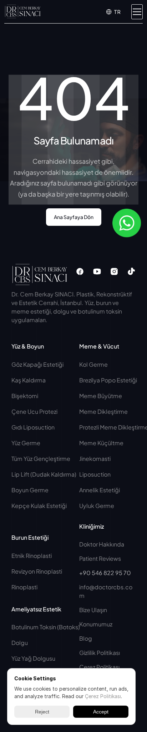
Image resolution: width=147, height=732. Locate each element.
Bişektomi (24, 396)
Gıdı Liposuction (33, 427)
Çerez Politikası (99, 667)
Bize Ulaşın (93, 610)
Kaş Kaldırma (28, 380)
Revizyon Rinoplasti (36, 571)
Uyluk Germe (97, 505)
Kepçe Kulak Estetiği (39, 505)
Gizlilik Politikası (99, 652)
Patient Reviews (100, 558)
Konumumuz (95, 624)
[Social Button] (80, 271)
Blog (85, 638)
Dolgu (19, 642)
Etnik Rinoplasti (31, 555)
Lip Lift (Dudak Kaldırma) (43, 474)
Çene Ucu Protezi (34, 411)
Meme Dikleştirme (103, 411)
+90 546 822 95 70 (105, 572)
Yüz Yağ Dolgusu (33, 658)
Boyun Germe (30, 490)
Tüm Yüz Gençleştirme (40, 458)
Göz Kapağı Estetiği (37, 364)
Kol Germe (93, 364)
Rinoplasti (24, 587)
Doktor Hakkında (101, 544)
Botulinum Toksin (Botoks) (45, 627)
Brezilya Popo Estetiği (108, 380)
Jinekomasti (95, 458)
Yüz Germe (25, 443)
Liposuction (95, 474)
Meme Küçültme (101, 443)
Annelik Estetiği (99, 490)
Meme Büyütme (100, 396)
